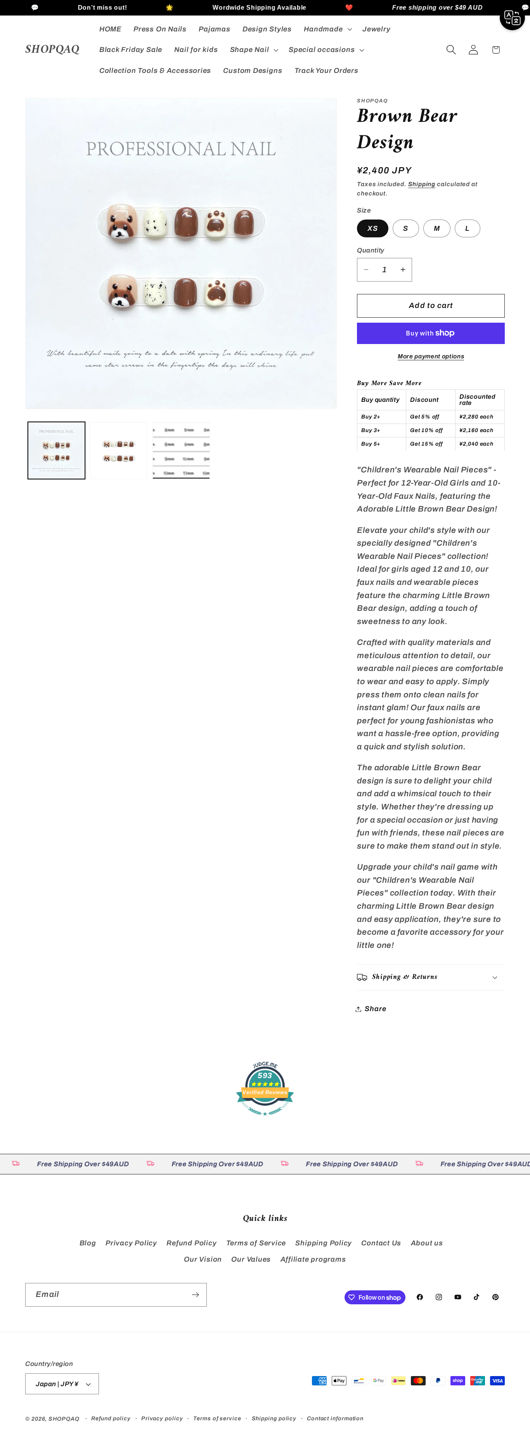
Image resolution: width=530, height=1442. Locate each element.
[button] (327, 29)
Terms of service (217, 1418)
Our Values (251, 1259)
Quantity (370, 250)
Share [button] (375, 1009)
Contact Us (381, 1243)
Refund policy (111, 1418)
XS (372, 228)
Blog (88, 1243)
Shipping (421, 184)
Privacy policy (162, 1418)
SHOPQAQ (63, 1419)
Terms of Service (256, 1243)
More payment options (431, 356)
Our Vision (203, 1259)
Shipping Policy (323, 1243)
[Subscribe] (195, 1295)
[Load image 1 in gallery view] (56, 450)
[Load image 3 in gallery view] (181, 450)
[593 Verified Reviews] (265, 1119)
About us (427, 1243)
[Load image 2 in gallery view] (118, 450)
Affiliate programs (313, 1259)
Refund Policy (191, 1243)
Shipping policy (274, 1418)
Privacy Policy (131, 1243)
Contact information (335, 1418)
